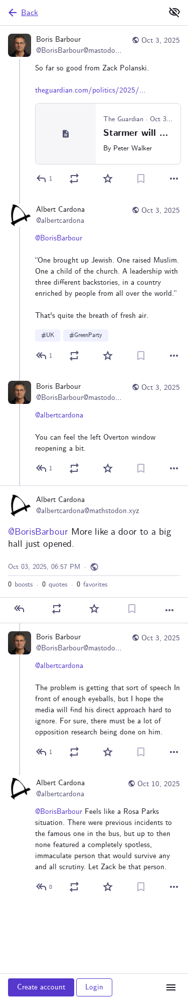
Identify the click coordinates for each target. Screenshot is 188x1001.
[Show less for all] (174, 12)
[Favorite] (108, 179)
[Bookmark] (141, 179)
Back (29, 13)
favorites (92, 584)
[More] (174, 179)
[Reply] (19, 609)
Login (94, 987)
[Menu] (171, 987)
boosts (20, 584)
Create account (41, 987)
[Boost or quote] (74, 179)
